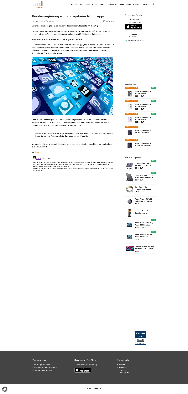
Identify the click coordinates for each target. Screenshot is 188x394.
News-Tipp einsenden (42, 365)
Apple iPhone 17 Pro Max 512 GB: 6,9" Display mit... (144, 144)
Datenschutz (133, 37)
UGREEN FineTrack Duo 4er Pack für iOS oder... (144, 164)
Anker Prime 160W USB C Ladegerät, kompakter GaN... (144, 200)
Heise (37, 152)
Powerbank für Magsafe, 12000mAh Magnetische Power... (144, 176)
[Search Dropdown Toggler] (153, 4)
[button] (5, 389)
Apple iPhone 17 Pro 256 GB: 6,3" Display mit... (144, 131)
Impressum (133, 34)
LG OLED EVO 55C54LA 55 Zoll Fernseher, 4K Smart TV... (144, 248)
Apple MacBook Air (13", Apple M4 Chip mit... (144, 236)
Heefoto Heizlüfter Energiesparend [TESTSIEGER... (142, 212)
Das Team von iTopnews (43, 370)
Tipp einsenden (134, 19)
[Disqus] (73, 182)
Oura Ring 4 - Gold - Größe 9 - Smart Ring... (143, 188)
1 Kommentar (110, 21)
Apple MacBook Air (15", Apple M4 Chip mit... (144, 224)
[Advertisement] (141, 62)
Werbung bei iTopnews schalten (45, 367)
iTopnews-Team (135, 22)
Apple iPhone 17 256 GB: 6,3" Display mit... (144, 92)
